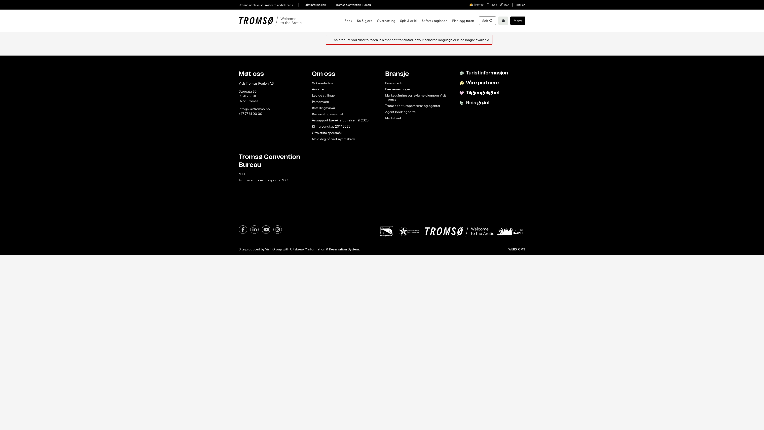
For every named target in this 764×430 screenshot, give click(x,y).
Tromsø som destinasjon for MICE (264, 180)
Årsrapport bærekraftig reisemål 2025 (340, 120)
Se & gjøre (364, 20)
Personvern (320, 102)
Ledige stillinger (324, 95)
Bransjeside (393, 83)
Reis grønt (477, 103)
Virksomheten (322, 83)
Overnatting (386, 20)
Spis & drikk (408, 20)
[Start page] (270, 20)
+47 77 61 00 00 (250, 113)
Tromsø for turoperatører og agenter (412, 106)
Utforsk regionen (434, 20)
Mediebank (393, 118)
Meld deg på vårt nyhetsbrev (333, 139)
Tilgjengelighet (482, 93)
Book (348, 20)
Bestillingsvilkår (323, 108)
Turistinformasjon (314, 4)
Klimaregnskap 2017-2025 (331, 126)
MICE (243, 174)
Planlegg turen (463, 20)
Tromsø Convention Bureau (353, 4)
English (520, 4)
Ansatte (318, 89)
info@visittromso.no (254, 109)
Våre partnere (482, 83)
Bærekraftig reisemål (327, 114)
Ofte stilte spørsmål (327, 133)
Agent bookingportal (400, 112)
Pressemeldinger (397, 89)
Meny (518, 20)
